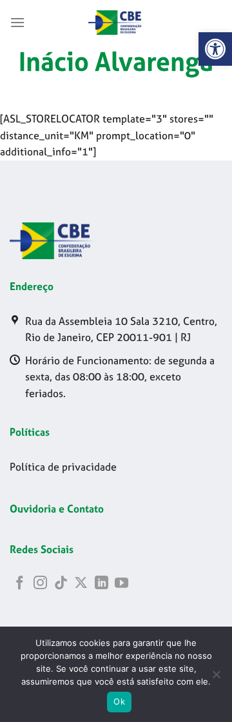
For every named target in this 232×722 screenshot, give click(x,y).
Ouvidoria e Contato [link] (57, 509)
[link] (215, 49)
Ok (119, 701)
